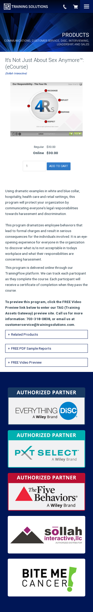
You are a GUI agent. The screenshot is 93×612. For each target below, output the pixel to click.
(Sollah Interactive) (16, 73)
